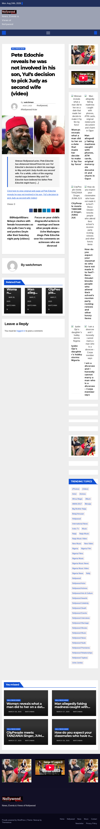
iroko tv (75, 529)
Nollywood (71, 819)
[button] (91, 33)
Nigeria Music (77, 558)
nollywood (76, 578)
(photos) (75, 489)
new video (88, 543)
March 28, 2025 (15, 711)
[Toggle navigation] (48, 33)
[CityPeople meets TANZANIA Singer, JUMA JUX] (76, 193)
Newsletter (79, 823)
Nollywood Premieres (81, 648)
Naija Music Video (79, 539)
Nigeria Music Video (80, 568)
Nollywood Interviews (81, 618)
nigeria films (77, 553)
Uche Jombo (77, 663)
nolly (88, 573)
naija (74, 534)
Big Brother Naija (79, 509)
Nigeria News (77, 573)
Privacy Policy (91, 823)
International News (80, 524)
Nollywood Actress (79, 588)
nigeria (75, 548)
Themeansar (6, 822)
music (84, 529)
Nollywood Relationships (82, 653)
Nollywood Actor (78, 583)
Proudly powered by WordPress (14, 820)
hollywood (76, 519)
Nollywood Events (79, 613)
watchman (29, 102)
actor (74, 494)
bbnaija (88, 504)
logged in (21, 331)
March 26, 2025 (63, 740)
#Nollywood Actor (29, 109)
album (88, 499)
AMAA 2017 (77, 504)
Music (86, 819)
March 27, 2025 (63, 711)
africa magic (77, 499)
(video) (85, 489)
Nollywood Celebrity (80, 603)
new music (76, 543)
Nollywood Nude (79, 643)
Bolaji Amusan (78, 514)
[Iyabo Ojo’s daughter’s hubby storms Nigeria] (76, 333)
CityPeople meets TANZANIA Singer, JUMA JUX (25, 736)
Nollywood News (18, 48)
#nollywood (42, 105)
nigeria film (86, 548)
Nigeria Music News (80, 563)
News (79, 819)
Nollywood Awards (79, 598)
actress (83, 494)
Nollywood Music (79, 633)
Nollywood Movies (79, 628)
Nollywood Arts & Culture (82, 593)
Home (62, 819)
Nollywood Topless (80, 658)
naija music (84, 534)
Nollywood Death (79, 608)
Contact (94, 819)
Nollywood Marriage (80, 623)
